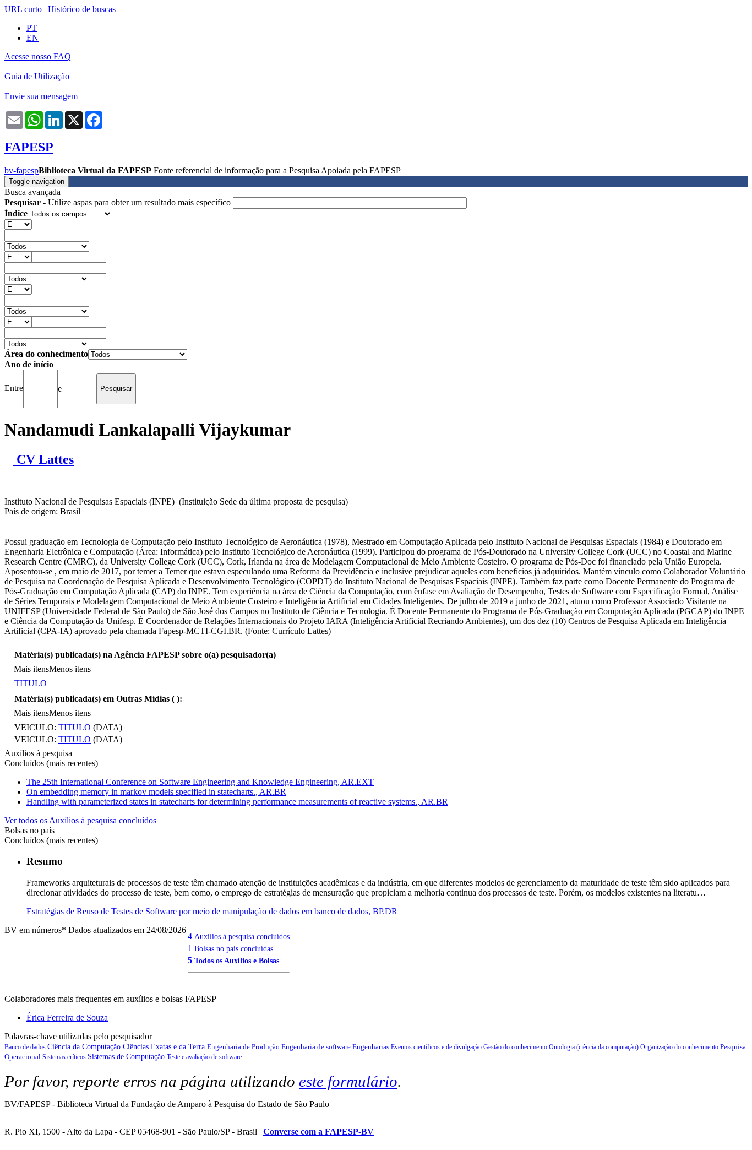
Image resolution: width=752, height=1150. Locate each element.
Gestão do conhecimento (516, 1047)
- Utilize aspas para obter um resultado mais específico (118, 202)
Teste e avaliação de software (204, 1057)
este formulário (348, 1081)
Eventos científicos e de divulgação (437, 1047)
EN (32, 37)
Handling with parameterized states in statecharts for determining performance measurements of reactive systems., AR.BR (237, 801)
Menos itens (70, 669)
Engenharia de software (316, 1047)
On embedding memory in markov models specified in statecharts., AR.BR (156, 791)
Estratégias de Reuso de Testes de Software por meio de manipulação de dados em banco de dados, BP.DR (211, 911)
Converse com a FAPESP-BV (318, 1131)
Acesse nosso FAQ (37, 56)
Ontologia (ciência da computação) (594, 1047)
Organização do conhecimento (680, 1047)
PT (31, 27)
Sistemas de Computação (127, 1057)
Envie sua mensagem (41, 96)
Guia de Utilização (36, 76)
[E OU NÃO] (18, 224)
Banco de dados (25, 1047)
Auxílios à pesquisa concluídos (242, 936)
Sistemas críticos (65, 1057)
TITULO (30, 683)
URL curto (23, 9)
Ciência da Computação (85, 1047)
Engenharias (371, 1047)
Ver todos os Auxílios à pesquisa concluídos (80, 820)
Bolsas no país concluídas (233, 948)
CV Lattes (43, 459)
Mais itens (31, 669)
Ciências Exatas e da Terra (165, 1047)
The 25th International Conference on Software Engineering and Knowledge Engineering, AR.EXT (200, 781)
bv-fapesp (21, 170)
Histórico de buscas (82, 9)
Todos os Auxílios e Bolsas (236, 960)
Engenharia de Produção (244, 1047)
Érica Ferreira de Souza (67, 1017)
